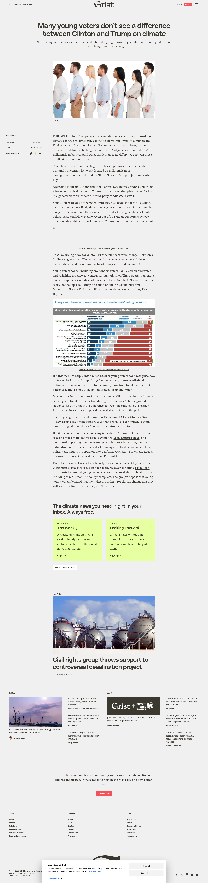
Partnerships (73, 833)
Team (70, 822)
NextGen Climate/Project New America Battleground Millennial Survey (104, 249)
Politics (69, 674)
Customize (145, 873)
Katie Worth (94, 708)
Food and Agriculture (17, 836)
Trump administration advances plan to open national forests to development (83, 718)
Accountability (15, 829)
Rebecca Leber (12, 135)
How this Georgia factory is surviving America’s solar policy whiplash (83, 735)
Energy (12, 819)
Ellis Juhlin (72, 725)
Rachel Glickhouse (173, 746)
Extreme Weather (16, 833)
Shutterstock (58, 120)
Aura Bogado (58, 674)
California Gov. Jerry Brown (119, 451)
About (70, 819)
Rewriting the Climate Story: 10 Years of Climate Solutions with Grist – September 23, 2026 (181, 718)
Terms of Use (13, 875)
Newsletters (131, 819)
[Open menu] (197, 4)
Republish (131, 833)
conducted (86, 175)
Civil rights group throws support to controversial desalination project (100, 663)
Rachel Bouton (113, 726)
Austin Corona (19, 738)
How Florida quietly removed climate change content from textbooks (82, 701)
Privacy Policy (25, 875)
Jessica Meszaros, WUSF (78, 708)
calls (115, 145)
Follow (179, 4)
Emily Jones (73, 742)
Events (129, 822)
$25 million (142, 467)
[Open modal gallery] (104, 237)
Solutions (13, 826)
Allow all (146, 866)
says (117, 136)
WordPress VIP (29, 873)
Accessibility (132, 836)
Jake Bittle (170, 708)
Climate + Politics (35, 147)
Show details (53, 878)
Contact (71, 826)
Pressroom (72, 836)
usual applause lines (126, 437)
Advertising (131, 829)
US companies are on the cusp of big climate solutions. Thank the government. (182, 701)
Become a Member (134, 826)
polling (117, 166)
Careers (71, 829)
